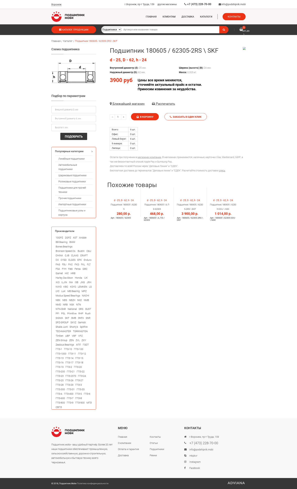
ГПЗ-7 (70, 398)
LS (90, 286)
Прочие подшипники (69, 198)
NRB (65, 304)
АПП (78, 344)
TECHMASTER (63, 331)
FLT (89, 264)
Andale (82, 237)
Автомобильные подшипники (67, 167)
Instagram (195, 462)
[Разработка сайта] (236, 483)
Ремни (153, 455)
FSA (58, 268)
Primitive (71, 313)
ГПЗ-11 (72, 353)
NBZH (72, 300)
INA (71, 282)
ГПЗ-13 (60, 358)
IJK (86, 277)
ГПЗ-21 (71, 371)
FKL (83, 264)
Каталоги (206, 16)
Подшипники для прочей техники (72, 189)
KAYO (59, 286)
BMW (72, 242)
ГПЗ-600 (60, 398)
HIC (67, 273)
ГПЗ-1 (59, 349)
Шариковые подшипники (72, 175)
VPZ (80, 335)
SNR (88, 318)
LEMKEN (82, 286)
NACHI (85, 295)
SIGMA (59, 318)
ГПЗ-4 (59, 393)
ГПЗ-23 (60, 376)
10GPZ (59, 237)
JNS (82, 282)
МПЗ (89, 402)
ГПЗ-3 (78, 384)
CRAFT (84, 255)
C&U (88, 251)
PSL (63, 313)
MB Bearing (73, 291)
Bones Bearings (64, 246)
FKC (70, 264)
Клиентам (169, 16)
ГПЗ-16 (60, 362)
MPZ (84, 291)
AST (75, 237)
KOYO (73, 286)
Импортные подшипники (72, 204)
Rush (88, 313)
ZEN (71, 340)
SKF (67, 318)
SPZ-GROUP (62, 322)
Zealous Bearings (65, 344)
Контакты (234, 16)
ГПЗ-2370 (70, 376)
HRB (73, 273)
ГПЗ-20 (78, 367)
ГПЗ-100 (78, 349)
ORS (81, 309)
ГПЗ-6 (87, 393)
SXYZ (73, 322)
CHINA (59, 255)
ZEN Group (61, 340)
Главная (151, 16)
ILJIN (64, 282)
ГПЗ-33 (81, 389)
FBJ (64, 264)
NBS (64, 300)
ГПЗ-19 (60, 367)
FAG (58, 264)
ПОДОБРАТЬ (74, 136)
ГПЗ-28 (60, 384)
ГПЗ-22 (81, 371)
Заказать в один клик (186, 116)
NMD (58, 304)
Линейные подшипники (71, 158)
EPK (79, 260)
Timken (59, 335)
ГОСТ (86, 344)
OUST (88, 309)
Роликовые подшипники (72, 181)
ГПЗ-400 (68, 393)
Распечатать (165, 104)
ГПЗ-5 (78, 393)
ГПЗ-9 (70, 402)
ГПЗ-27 (79, 380)
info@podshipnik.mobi (233, 4)
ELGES (71, 260)
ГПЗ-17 (69, 362)
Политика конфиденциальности (92, 483)
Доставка (188, 16)
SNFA (81, 318)
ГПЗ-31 (71, 389)
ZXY (84, 340)
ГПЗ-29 (69, 384)
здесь (222, 170)
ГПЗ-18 (79, 362)
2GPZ (68, 237)
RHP (80, 313)
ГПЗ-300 (60, 389)
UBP (67, 335)
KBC (65, 286)
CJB (67, 255)
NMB (86, 300)
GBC (84, 268)
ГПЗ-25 (60, 380)
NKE (79, 300)
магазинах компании (149, 157)
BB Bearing (62, 242)
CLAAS (74, 255)
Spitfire (83, 326)
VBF (74, 335)
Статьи (154, 443)
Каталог (68, 41)
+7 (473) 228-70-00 (198, 4)
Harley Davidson (64, 277)
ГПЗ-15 (79, 358)
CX (57, 260)
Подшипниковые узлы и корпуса (71, 212)
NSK (72, 304)
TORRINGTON (80, 331)
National (72, 309)
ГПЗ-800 (60, 402)
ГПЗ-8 (78, 398)
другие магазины (167, 4)
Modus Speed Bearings (68, 295)
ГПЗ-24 (82, 376)
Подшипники (157, 449)
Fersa (78, 268)
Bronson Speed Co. (66, 251)
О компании (124, 443)
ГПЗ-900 (80, 402)
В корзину (146, 116)
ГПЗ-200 (60, 371)
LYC (57, 291)
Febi (70, 268)
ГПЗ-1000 (61, 353)
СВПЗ (59, 407)
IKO (57, 282)
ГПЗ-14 (69, 358)
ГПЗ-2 (68, 367)
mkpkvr (193, 455)
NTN (78, 304)
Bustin (81, 251)
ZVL (78, 340)
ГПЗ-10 (68, 349)
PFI (57, 313)
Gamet (59, 273)
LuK (63, 291)
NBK (58, 300)
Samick (82, 322)
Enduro (87, 260)
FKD (77, 264)
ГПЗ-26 (69, 380)
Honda (78, 277)
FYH (64, 268)
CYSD (64, 260)
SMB (73, 318)
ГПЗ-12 (82, 353)
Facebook (194, 468)
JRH (89, 282)
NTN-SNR (61, 309)
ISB (76, 282)
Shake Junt (62, 326)
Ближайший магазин (128, 104)
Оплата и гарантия (128, 449)
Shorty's (74, 326)
